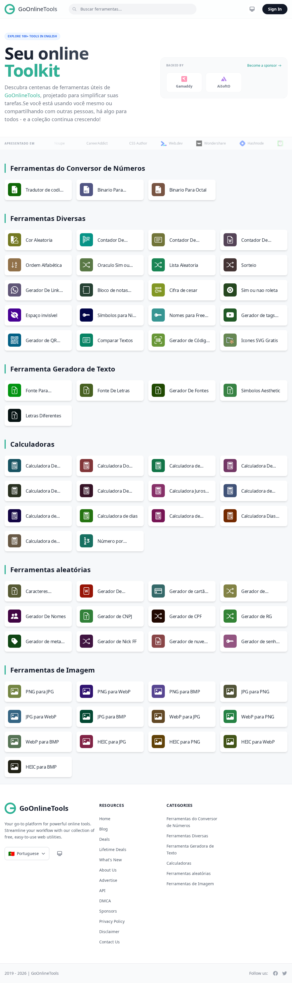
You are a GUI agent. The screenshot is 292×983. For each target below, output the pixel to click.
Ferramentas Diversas (187, 835)
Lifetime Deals (112, 849)
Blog (103, 829)
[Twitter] (284, 973)
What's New (110, 859)
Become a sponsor (262, 65)
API (102, 890)
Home (104, 818)
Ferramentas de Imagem (190, 883)
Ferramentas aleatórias (189, 873)
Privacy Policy (112, 921)
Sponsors (108, 911)
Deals (104, 839)
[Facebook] (275, 973)
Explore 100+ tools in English (32, 36)
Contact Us (109, 942)
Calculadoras (179, 863)
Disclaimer (109, 931)
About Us (108, 870)
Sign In (275, 9)
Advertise (108, 880)
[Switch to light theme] (252, 9)
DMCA (105, 900)
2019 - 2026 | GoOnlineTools (32, 973)
